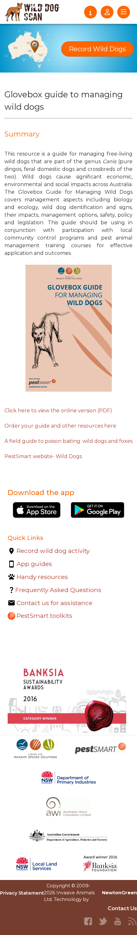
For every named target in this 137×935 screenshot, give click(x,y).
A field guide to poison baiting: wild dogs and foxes (68, 441)
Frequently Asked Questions (58, 590)
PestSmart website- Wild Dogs (43, 456)
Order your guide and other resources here (60, 426)
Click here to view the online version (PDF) (58, 411)
